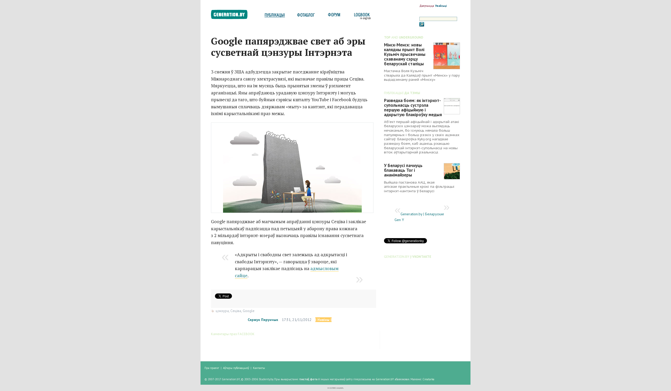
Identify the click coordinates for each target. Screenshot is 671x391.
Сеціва (235, 310)
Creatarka (428, 379)
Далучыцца (426, 6)
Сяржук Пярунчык (263, 319)
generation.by (232, 15)
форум (334, 16)
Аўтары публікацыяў (236, 368)
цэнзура (222, 310)
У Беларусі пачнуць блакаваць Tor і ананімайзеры (403, 170)
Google (249, 310)
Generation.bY (385, 379)
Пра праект (211, 368)
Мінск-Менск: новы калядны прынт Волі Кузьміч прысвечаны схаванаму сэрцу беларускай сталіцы (404, 54)
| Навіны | (323, 319)
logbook (361, 16)
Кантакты (259, 368)
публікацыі (274, 16)
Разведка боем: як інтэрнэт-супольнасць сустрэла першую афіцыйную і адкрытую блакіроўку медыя (413, 107)
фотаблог (306, 16)
